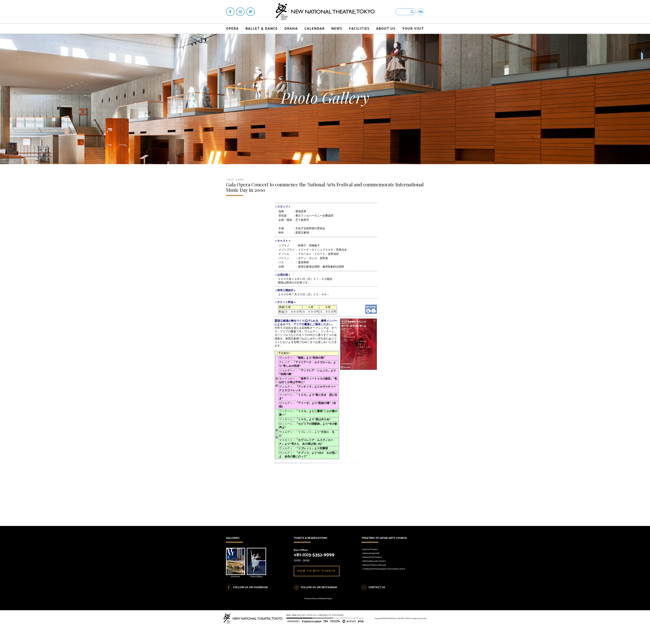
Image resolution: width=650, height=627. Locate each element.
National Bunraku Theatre (374, 561)
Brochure (235, 576)
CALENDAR (315, 29)
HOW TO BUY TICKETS (317, 571)
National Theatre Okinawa (374, 565)
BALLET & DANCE (261, 29)
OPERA (232, 29)
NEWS (336, 29)
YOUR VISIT (413, 29)
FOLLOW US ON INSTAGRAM (319, 587)
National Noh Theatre (372, 557)
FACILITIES (359, 29)
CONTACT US (377, 587)
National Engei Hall (370, 553)
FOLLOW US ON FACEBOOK (250, 587)
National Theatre (370, 549)
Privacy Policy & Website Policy (318, 598)
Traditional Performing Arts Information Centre (383, 568)
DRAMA (291, 29)
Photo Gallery (256, 576)
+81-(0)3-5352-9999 (314, 555)
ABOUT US (385, 29)
